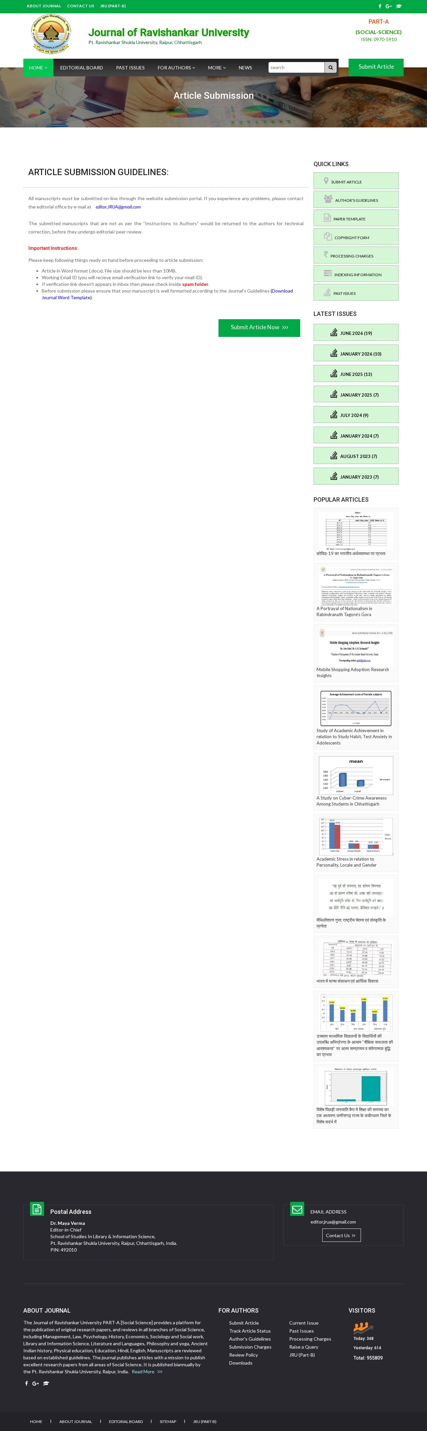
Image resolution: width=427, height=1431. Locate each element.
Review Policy (243, 1355)
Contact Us (80, 5)
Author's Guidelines (355, 200)
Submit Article (376, 66)
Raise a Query (303, 1347)
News (245, 67)
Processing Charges (350, 256)
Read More (144, 1371)
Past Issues (130, 67)
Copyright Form (350, 237)
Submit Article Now (256, 327)
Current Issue (304, 1323)
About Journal (44, 5)
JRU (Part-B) (113, 5)
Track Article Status (250, 1331)
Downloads (241, 1363)
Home (36, 67)
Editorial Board (81, 67)
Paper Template (348, 218)
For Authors (175, 67)
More (215, 67)
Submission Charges (250, 1347)
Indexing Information (357, 274)
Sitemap (168, 1421)
